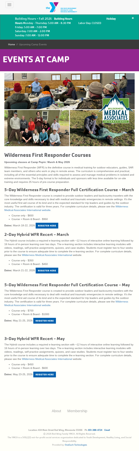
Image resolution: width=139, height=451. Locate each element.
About (56, 411)
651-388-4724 (95, 430)
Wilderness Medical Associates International (47, 255)
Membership (77, 411)
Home (11, 44)
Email (107, 430)
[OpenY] (66, 7)
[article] (69, 27)
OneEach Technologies (76, 444)
